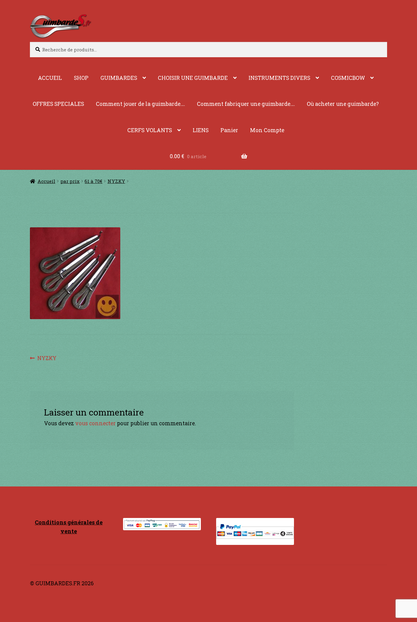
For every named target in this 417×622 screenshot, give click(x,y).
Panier (229, 130)
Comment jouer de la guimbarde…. (140, 103)
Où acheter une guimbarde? (343, 103)
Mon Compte (267, 130)
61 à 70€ (93, 181)
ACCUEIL (50, 77)
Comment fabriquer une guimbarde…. (246, 103)
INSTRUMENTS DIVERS (279, 77)
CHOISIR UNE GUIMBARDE (193, 77)
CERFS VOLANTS (149, 130)
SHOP (81, 77)
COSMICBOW (348, 77)
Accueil (46, 181)
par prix (70, 181)
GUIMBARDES (118, 77)
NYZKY (116, 181)
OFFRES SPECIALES (58, 103)
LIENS (201, 130)
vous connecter (95, 423)
